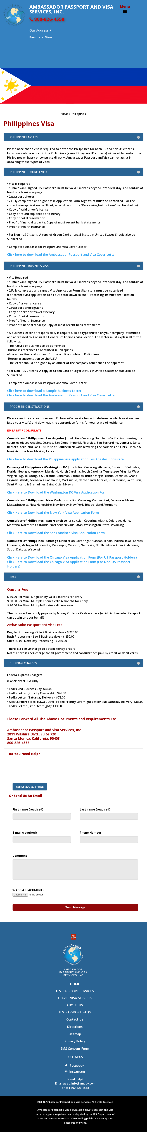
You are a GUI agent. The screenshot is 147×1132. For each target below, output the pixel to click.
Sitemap (74, 1034)
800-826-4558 (48, 19)
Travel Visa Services (75, 998)
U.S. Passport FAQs (75, 1012)
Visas (48, 37)
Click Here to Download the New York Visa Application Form (53, 512)
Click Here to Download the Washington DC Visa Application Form (57, 492)
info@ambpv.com (83, 1083)
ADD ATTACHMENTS (29, 890)
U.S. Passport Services (75, 991)
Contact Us (74, 1019)
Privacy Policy (75, 1041)
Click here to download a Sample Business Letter (44, 391)
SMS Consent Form (74, 1048)
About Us (75, 1005)
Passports (36, 37)
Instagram (77, 1071)
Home (75, 984)
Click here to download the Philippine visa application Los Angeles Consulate (65, 459)
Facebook (76, 1065)
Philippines (78, 114)
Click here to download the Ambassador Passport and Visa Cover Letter (61, 254)
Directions (75, 1026)
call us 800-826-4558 (30, 787)
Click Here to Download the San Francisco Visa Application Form (56, 533)
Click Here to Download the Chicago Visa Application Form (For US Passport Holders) (72, 557)
